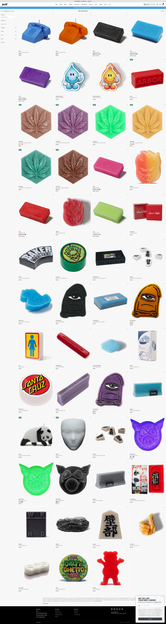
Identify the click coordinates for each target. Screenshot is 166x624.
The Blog (75, 613)
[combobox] (140, 605)
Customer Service (58, 613)
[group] (83, 1)
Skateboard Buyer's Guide (41, 615)
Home (2, 11)
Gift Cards (38, 609)
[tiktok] (122, 609)
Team (96, 4)
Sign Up (150, 619)
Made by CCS (84, 4)
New (56, 4)
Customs (91, 4)
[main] (83, 307)
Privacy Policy (122, 622)
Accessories (76, 4)
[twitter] (117, 609)
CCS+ (105, 4)
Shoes (65, 4)
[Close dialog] (163, 597)
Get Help (57, 609)
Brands (100, 4)
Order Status (57, 611)
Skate (61, 4)
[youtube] (119, 609)
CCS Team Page (77, 614)
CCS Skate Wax (98, 601)
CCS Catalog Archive (40, 617)
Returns (56, 616)
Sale (109, 4)
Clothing (70, 4)
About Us (76, 609)
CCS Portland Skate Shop (41, 613)
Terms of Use (128, 622)
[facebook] (112, 609)
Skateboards (6, 11)
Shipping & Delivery (58, 614)
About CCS (76, 611)
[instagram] (114, 609)
